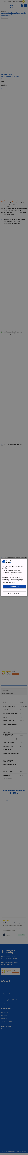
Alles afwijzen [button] (14, 590)
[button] (14, 594)
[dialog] (14, 577)
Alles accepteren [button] (14, 586)
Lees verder (11, 582)
